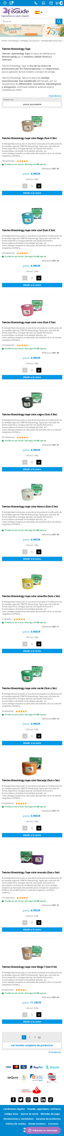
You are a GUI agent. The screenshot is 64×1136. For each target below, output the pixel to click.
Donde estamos (37, 1124)
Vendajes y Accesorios (30, 41)
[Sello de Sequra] (12, 1077)
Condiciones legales (14, 1109)
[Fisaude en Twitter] (20, 1099)
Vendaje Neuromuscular (51, 41)
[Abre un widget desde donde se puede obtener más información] (43, 1130)
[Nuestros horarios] (11, 3)
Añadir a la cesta (32, 193)
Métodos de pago (50, 1114)
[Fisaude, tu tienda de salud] (16, 12)
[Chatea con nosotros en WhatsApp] (44, 3)
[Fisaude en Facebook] (13, 1099)
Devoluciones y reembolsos (19, 1119)
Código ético (11, 1114)
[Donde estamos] (5, 3)
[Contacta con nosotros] (51, 3)
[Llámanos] (36, 3)
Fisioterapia (14, 41)
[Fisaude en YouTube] (35, 1099)
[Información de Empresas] (52, 1077)
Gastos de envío (29, 1114)
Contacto (53, 1124)
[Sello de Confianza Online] (24, 1077)
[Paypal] (36, 1067)
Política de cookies (16, 1124)
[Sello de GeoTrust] (37, 1077)
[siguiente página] (39, 1037)
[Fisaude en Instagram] (28, 1099)
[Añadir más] (38, 186)
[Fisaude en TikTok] (50, 1099)
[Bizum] (52, 1067)
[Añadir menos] (24, 186)
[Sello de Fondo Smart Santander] (32, 1090)
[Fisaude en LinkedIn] (43, 1099)
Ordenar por (8, 100)
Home (4, 41)
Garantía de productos (48, 1119)
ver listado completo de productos (32, 1045)
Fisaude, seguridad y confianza (44, 1109)
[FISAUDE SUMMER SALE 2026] (32, 30)
